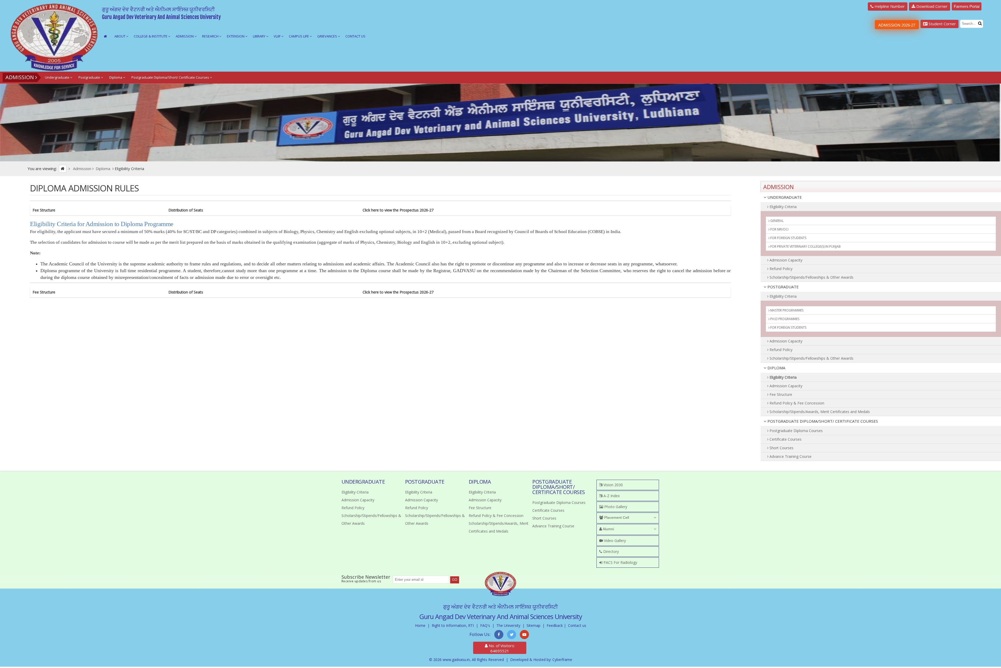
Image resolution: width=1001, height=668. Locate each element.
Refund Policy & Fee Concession (796, 403)
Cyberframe (562, 659)
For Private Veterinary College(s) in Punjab (805, 246)
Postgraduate (89, 77)
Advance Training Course (789, 456)
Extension (236, 36)
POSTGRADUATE (782, 286)
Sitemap (533, 625)
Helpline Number (889, 6)
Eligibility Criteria (782, 206)
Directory (610, 551)
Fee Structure (780, 394)
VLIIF (277, 36)
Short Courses (781, 447)
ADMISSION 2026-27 (896, 25)
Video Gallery (614, 540)
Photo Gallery (615, 506)
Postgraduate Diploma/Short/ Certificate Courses (170, 77)
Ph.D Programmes (784, 319)
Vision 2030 (612, 484)
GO (454, 580)
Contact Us (355, 36)
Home (420, 625)
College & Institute (151, 36)
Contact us (577, 625)
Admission (185, 36)
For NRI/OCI (779, 229)
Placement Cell (616, 517)
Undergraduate (57, 77)
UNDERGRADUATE (784, 197)
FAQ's (485, 625)
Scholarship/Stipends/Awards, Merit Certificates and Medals (819, 411)
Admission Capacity (785, 260)
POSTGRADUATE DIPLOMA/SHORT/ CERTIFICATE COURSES (822, 421)
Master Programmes (786, 310)
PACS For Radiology (619, 562)
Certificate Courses (785, 439)
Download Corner (931, 6)
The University (508, 625)
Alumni (608, 529)
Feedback (555, 625)
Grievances (327, 36)
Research (210, 36)
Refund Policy (780, 268)
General (777, 220)
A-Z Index (611, 495)
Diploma (116, 77)
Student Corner (941, 23)
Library (259, 36)
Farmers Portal (966, 6)
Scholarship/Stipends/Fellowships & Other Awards (810, 277)
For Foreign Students (788, 238)
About (120, 36)
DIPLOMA (775, 367)
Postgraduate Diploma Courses (795, 430)
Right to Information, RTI (453, 625)
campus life (299, 36)
